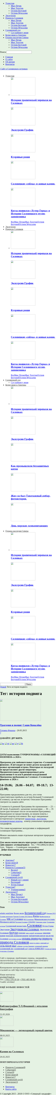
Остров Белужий (19, 10)
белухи (13, 932)
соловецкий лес (7, 948)
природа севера (34, 943)
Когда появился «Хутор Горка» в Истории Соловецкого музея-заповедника (30, 213)
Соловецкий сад (13, 30)
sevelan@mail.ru (7, 977)
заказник (46, 933)
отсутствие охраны (15, 939)
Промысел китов (7, 922)
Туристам (9, 3)
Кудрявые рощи (20, 156)
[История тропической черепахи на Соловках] (23, 95)
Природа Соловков (14, 18)
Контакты (10, 64)
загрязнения (38, 933)
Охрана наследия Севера (16, 37)
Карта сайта (10, 1089)
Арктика (10, 860)
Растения (15, 882)
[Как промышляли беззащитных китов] (23, 460)
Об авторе (10, 62)
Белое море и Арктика (15, 35)
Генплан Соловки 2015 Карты (22, 916)
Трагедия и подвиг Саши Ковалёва (20, 725)
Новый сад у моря (20, 880)
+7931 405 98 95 (27, 979)
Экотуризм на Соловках (24, 929)
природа (47, 938)
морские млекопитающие (17, 935)
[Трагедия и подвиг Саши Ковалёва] (20, 720)
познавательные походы (11, 821)
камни (2, 935)
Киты (36, 916)
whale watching (6, 913)
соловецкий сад (21, 948)
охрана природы (32, 938)
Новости (10, 865)
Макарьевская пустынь (44, 919)
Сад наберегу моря (19, 32)
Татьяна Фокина (7, 730)
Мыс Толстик (17, 8)
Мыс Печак (16, 6)
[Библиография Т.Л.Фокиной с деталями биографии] (7, 1001)
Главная (9, 57)
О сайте (9, 59)
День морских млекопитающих (29, 525)
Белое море (11, 863)
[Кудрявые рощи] (23, 151)
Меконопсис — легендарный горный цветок (26, 1030)
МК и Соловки (15, 919)
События (16, 872)
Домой (3, 687)
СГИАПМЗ (31, 922)
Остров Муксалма (19, 13)
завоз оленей (30, 933)
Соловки (34, 925)
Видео (14, 870)
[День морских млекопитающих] (23, 520)
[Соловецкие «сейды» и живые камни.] (23, 178)
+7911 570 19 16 (11, 979)
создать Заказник (28, 946)
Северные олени (41, 922)
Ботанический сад (35, 913)
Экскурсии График (22, 129)
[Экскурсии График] (23, 124)
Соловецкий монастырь (16, 926)
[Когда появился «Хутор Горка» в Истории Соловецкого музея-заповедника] (23, 205)
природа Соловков (14, 942)
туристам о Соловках (7, 951)
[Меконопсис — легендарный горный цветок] (7, 1025)
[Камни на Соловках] (7, 1046)
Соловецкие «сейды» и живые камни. (33, 183)
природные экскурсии (35, 819)
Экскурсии (10, 15)
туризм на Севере (50, 949)
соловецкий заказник (41, 946)
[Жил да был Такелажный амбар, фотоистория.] (23, 490)
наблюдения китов (37, 935)
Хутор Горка (17, 885)
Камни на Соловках (12, 1051)
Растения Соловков (21, 922)
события (19, 946)
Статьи (15, 875)
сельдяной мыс (8, 945)
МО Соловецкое (29, 919)
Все (12, 222)
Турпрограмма (18, 889)
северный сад (44, 943)
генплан (21, 933)
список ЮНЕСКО (36, 948)
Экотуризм (5, 929)
